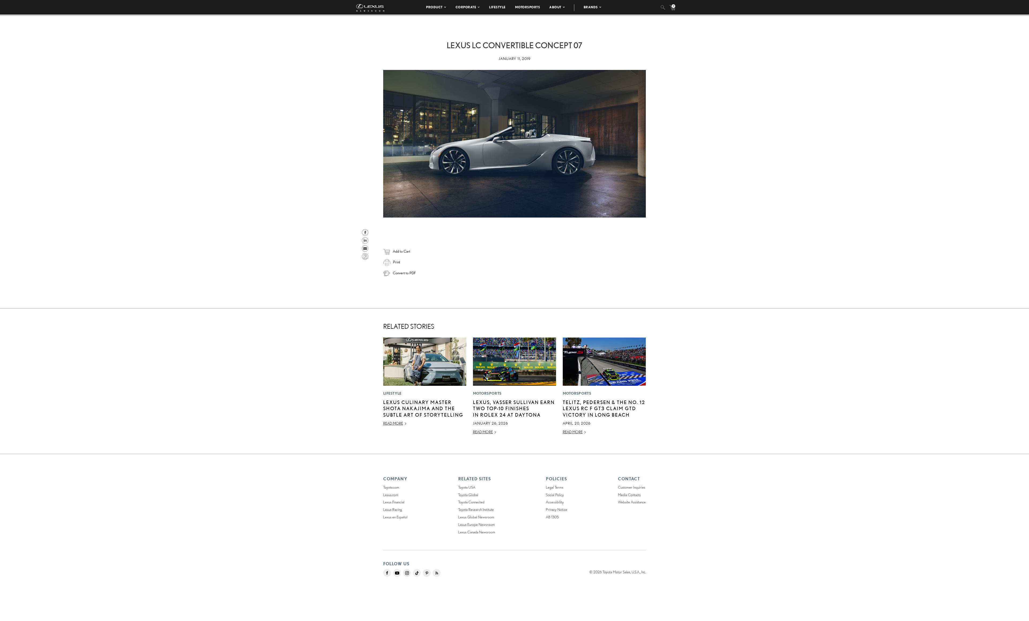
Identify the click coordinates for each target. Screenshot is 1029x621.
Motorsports (527, 7)
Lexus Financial (393, 502)
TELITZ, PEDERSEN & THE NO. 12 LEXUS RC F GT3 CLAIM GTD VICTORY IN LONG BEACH (604, 408)
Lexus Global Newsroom (476, 517)
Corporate (466, 7)
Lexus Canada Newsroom (476, 532)
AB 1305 (552, 517)
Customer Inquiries (631, 487)
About (555, 7)
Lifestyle (497, 7)
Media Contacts (629, 495)
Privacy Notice (556, 509)
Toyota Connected (471, 502)
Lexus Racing (392, 509)
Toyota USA (466, 487)
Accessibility (555, 502)
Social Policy (555, 495)
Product (434, 7)
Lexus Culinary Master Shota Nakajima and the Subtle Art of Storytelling (423, 408)
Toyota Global (468, 495)
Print (396, 262)
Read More (393, 423)
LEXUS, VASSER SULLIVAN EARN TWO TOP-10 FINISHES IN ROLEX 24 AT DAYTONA (514, 408)
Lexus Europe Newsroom (476, 524)
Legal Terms (554, 487)
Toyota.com (391, 487)
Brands (591, 7)
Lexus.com (390, 495)
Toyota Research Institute (476, 509)
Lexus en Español (395, 517)
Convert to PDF (404, 273)
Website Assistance (632, 502)
